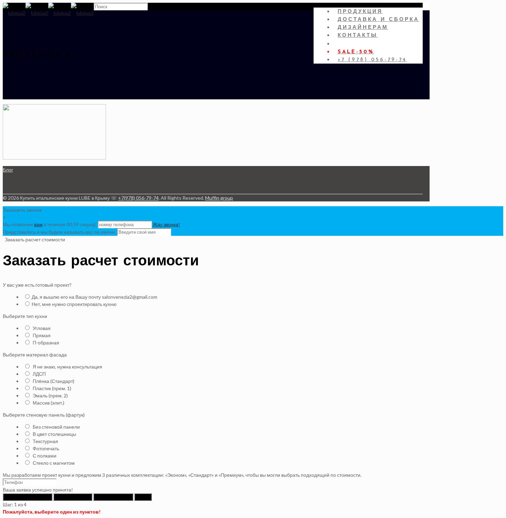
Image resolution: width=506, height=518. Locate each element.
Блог (8, 170)
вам (38, 224)
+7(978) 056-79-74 (138, 198)
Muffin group (219, 198)
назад (143, 497)
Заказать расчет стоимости (34, 239)
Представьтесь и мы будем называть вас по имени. (59, 232)
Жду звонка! (166, 224)
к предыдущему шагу (28, 497)
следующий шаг (72, 497)
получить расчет (113, 497)
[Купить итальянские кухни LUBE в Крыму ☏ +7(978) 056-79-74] (48, 13)
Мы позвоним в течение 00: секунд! (50, 224)
